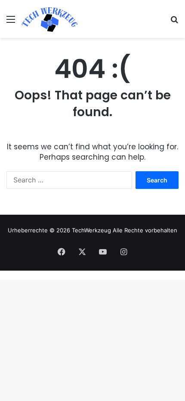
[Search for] (174, 22)
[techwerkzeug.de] (50, 19)
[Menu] (10, 22)
